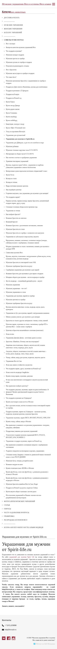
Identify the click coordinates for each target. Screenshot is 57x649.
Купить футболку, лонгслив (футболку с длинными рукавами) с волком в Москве (27, 473)
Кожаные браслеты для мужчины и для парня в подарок (24, 274)
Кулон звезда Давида (13, 105)
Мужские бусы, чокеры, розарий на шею (19, 461)
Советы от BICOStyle (14, 40)
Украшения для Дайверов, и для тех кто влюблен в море (25, 143)
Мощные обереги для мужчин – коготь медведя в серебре (25, 277)
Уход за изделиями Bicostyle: (15, 131)
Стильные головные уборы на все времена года (21, 207)
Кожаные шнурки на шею (14, 464)
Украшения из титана (13, 211)
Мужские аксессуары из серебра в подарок (20, 73)
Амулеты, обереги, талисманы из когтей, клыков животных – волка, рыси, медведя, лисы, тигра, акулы (26, 352)
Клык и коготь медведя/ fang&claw (17, 372)
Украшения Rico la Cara (14, 361)
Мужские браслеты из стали (15, 229)
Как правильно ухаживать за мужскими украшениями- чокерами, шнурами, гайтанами (27, 426)
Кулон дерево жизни (12, 109)
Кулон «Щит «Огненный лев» (16, 128)
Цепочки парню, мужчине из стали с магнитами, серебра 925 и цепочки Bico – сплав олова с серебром (26, 325)
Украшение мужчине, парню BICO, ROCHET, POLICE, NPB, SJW (28, 418)
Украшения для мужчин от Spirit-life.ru (20, 139)
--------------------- (9, 36)
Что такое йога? (11, 77)
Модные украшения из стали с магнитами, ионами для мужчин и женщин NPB (27, 248)
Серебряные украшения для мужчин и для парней (22, 270)
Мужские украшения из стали (16, 292)
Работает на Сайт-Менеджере (45, 644)
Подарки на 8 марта (12, 94)
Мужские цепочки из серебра (15, 300)
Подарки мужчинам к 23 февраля (17, 91)
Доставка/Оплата (11, 18)
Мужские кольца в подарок (15, 55)
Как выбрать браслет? (13, 214)
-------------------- (9, 21)
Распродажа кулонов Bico (15, 520)
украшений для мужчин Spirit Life (21, 557)
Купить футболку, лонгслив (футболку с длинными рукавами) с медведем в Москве (27, 479)
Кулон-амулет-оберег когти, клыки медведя (23, 527)
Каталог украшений (13, 32)
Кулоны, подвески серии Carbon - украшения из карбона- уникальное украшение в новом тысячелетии (25, 166)
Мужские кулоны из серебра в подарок (19, 62)
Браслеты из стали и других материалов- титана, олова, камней (27, 321)
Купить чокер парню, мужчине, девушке (19, 376)
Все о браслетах (11, 70)
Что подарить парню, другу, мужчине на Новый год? (23, 369)
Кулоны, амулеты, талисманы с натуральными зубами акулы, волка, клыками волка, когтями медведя (28, 257)
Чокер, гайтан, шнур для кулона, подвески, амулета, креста (25, 357)
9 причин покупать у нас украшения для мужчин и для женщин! (27, 193)
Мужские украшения (13, 25)
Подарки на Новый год (13, 98)
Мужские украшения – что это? (16, 288)
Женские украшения (13, 29)
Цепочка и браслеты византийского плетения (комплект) (24, 330)
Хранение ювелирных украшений (17, 161)
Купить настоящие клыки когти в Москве (19, 402)
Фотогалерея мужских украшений (19, 501)
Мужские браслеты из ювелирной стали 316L (21, 262)
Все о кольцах (10, 44)
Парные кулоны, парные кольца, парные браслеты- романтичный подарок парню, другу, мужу (27, 202)
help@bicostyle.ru (10, 630)
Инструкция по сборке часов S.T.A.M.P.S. (20, 154)
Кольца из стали (11, 178)
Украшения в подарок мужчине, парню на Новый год (23, 441)
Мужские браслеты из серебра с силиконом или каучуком (25, 233)
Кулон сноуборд (11, 117)
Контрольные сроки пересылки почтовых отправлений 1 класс (26, 171)
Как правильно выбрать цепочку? (17, 386)
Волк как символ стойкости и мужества (19, 365)
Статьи (7, 505)
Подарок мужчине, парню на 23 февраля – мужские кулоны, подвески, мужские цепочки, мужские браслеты (26, 413)
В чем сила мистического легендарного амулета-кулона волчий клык (27, 381)
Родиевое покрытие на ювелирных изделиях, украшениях (25, 451)
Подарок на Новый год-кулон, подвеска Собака (22, 488)
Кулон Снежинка (11, 113)
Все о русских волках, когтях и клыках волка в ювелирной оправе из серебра (28, 407)
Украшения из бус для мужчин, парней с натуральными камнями (27, 313)
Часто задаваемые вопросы (16, 512)
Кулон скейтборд (11, 120)
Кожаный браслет (11, 222)
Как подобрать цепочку (13, 190)
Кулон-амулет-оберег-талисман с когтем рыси (21, 491)
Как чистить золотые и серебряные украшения (21, 157)
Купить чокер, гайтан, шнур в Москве (18, 421)
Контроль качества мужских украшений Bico (21, 47)
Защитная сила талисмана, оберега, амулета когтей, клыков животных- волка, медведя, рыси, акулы (25, 346)
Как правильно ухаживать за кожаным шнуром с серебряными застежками (26, 446)
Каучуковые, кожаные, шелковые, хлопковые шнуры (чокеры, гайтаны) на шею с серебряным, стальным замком (26, 241)
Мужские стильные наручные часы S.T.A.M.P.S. (22, 150)
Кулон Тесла (10, 175)
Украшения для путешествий (15, 135)
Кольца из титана (11, 182)
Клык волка (10, 334)
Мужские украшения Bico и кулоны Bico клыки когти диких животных (26, 5)
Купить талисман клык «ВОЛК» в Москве (20, 468)
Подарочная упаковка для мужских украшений (21, 431)
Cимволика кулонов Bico (14, 253)
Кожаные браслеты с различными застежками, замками (24, 225)
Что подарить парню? (13, 197)
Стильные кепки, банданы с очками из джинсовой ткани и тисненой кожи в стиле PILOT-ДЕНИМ (28, 456)
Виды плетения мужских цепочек (17, 186)
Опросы (7, 509)
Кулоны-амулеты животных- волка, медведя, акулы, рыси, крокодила (25, 308)
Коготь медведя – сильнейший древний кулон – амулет (24, 281)
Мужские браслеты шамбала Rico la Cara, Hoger (22, 484)
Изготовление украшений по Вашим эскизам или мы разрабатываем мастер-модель (23, 496)
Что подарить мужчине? (14, 51)
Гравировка (9, 516)
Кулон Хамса (10, 102)
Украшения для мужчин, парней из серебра (20, 296)
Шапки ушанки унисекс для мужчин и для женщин (23, 317)
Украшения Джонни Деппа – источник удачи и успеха (23, 338)
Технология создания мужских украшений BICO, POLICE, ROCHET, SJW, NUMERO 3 (25, 436)
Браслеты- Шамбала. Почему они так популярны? (22, 341)
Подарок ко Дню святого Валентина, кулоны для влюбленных (26, 87)
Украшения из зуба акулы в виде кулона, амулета (22, 237)
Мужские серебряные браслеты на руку (19, 266)
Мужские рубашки (12, 146)
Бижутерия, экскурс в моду (15, 124)
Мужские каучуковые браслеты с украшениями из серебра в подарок (26, 82)
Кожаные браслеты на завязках (16, 218)
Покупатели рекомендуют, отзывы (17, 66)
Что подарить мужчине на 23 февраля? (19, 398)
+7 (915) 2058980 (10, 625)
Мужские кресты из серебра (15, 58)
